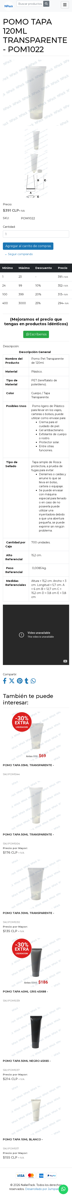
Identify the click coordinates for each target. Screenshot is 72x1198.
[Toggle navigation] (65, 4)
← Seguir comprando (19, 254)
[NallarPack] (7, 6)
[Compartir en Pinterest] (19, 682)
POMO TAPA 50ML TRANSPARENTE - (28, 834)
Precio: (7, 204)
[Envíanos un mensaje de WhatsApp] (63, 1189)
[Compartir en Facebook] (5, 682)
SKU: (6, 218)
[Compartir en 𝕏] (12, 682)
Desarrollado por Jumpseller (43, 1189)
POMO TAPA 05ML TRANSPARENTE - (28, 765)
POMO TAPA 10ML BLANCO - (23, 1139)
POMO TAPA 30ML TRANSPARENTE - (28, 913)
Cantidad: (9, 226)
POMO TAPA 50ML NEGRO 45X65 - (27, 1061)
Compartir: (10, 674)
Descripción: (11, 346)
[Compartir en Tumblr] (26, 682)
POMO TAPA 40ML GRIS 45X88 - (25, 991)
